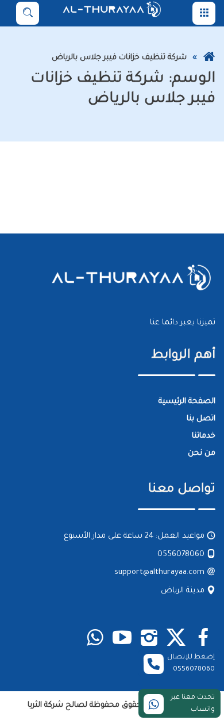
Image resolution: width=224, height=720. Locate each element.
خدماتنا (203, 436)
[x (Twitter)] (176, 640)
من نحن (201, 453)
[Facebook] (203, 640)
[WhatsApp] (95, 640)
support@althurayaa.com (160, 573)
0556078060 (182, 554)
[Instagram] (149, 640)
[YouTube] (122, 640)
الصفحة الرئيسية (187, 401)
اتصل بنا (201, 419)
